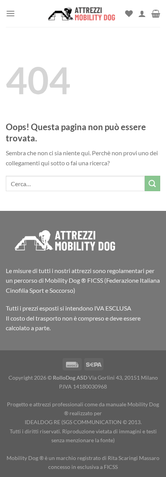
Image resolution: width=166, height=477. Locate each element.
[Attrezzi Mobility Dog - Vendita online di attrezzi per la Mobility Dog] (80, 13)
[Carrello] (155, 13)
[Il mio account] (142, 13)
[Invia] (152, 183)
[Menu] (10, 13)
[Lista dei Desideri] (129, 13)
